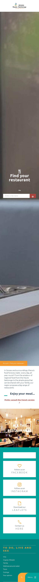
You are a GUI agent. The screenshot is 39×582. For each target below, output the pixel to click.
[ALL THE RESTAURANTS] (19, 410)
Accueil (5, 363)
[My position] (33, 196)
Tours (5, 569)
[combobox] (16, 196)
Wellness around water (11, 566)
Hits (4, 557)
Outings (6, 572)
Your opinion (7, 575)
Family (5, 563)
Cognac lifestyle (9, 560)
